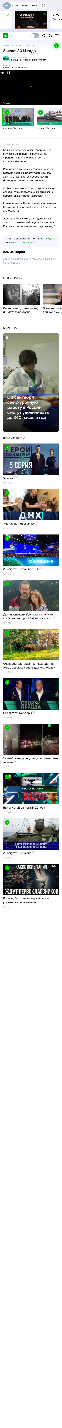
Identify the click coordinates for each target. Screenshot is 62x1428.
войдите (50, 238)
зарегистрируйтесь (23, 242)
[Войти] (50, 35)
